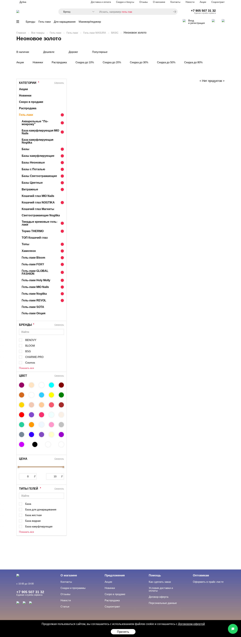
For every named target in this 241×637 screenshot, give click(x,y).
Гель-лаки (44, 21)
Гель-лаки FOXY (33, 264)
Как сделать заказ (160, 581)
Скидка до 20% (112, 62)
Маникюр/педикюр (90, 21)
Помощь (155, 575)
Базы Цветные (32, 182)
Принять (123, 631)
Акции (203, 2)
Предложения (115, 575)
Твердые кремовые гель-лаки (39, 223)
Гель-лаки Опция (33, 313)
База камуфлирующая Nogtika (37, 141)
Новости (190, 2)
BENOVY (30, 339)
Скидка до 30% (139, 62)
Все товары (37, 32)
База (28, 503)
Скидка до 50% (166, 62)
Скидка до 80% (193, 62)
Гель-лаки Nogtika (34, 293)
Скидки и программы (73, 588)
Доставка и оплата (101, 2)
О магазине (159, 2)
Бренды (30, 21)
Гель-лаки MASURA (94, 32)
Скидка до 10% (85, 62)
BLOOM (30, 345)
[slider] (18, 467)
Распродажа (59, 62)
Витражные (30, 189)
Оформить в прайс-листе (208, 581)
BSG (28, 351)
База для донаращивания (40, 509)
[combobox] (77, 12)
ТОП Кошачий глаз (35, 237)
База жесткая (33, 515)
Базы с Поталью (33, 169)
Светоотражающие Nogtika (41, 215)
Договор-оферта (158, 596)
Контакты (175, 2)
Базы (25, 149)
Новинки (38, 62)
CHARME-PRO (34, 356)
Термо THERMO (33, 231)
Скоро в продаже (31, 101)
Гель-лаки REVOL (34, 300)
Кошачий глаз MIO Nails (38, 195)
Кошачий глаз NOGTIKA (38, 202)
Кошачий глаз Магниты (38, 209)
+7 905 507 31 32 (203, 10)
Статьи (65, 606)
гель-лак (127, 11)
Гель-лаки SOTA (33, 306)
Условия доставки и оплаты (161, 589)
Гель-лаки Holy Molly (36, 280)
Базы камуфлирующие (38, 155)
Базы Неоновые (33, 162)
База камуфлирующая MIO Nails (40, 132)
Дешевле (48, 51)
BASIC (114, 32)
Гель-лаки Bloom (33, 257)
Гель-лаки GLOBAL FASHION (35, 272)
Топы (25, 244)
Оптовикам (201, 575)
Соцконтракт (218, 2)
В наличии (22, 51)
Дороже (73, 51)
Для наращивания (65, 21)
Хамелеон (29, 250)
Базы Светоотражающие (39, 175)
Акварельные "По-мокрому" (35, 123)
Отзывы (143, 2)
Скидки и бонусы (125, 2)
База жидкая (33, 520)
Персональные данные (163, 603)
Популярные (99, 51)
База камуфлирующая (38, 526)
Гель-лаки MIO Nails (35, 286)
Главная (21, 32)
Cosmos (30, 362)
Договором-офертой (191, 624)
